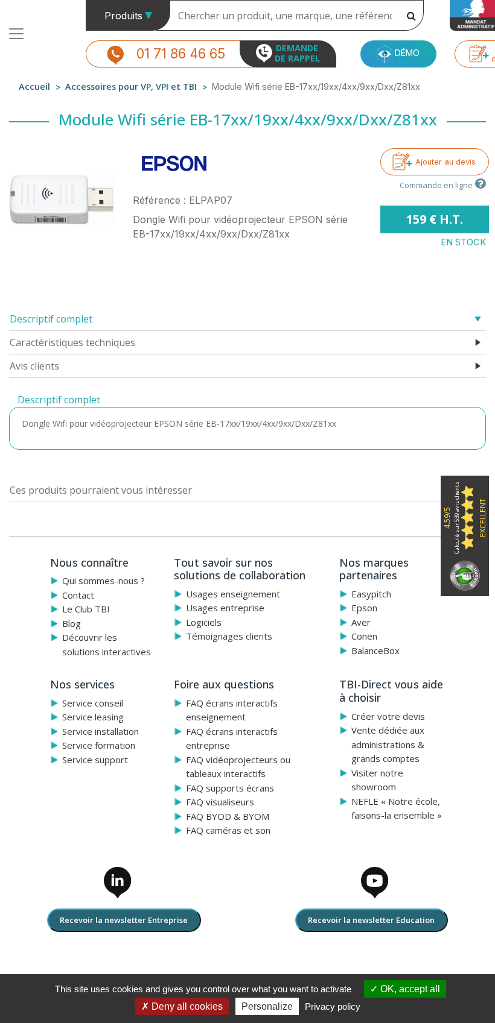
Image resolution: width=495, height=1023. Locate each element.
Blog (71, 623)
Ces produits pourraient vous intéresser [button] (101, 490)
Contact (78, 595)
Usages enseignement (233, 594)
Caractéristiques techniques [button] (72, 342)
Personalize (267, 1006)
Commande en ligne (436, 185)
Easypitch (371, 594)
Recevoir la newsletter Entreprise (124, 919)
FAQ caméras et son (228, 830)
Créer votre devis (388, 716)
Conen (364, 636)
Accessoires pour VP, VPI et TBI (131, 86)
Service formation (98, 745)
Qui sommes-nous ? (103, 580)
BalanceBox (375, 650)
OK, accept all (409, 989)
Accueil (34, 86)
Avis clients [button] (34, 366)
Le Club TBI (86, 609)
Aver (361, 622)
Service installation (100, 731)
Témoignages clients (229, 636)
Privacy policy (332, 1006)
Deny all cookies (186, 1006)
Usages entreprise (225, 608)
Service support (95, 760)
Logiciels (204, 622)
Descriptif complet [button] (51, 319)
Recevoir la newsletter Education (371, 919)
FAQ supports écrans (230, 788)
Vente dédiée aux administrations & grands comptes (387, 744)
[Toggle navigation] (16, 34)
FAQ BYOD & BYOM (227, 816)
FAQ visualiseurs (220, 802)
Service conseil (92, 703)
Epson (364, 608)
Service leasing (93, 717)
